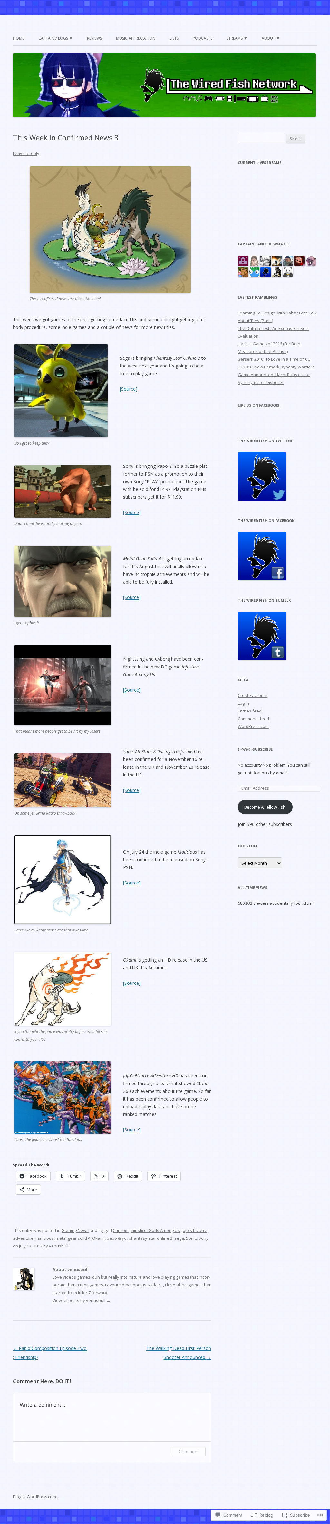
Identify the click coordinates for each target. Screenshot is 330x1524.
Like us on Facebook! (258, 405)
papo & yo (117, 1238)
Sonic (191, 1238)
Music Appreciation (135, 38)
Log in (243, 703)
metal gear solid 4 (73, 1238)
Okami (98, 1238)
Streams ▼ (237, 38)
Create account (252, 695)
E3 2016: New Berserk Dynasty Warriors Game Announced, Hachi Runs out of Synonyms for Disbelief (276, 374)
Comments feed (253, 718)
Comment (189, 1451)
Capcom (121, 1230)
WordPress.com (253, 726)
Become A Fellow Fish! (265, 807)
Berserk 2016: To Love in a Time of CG (274, 359)
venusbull (58, 1246)
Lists (174, 38)
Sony (204, 1238)
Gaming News (75, 1230)
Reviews (94, 38)
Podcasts (202, 38)
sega (179, 1238)
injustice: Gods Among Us (155, 1230)
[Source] (128, 389)
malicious (44, 1238)
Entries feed (250, 711)
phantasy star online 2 (150, 1238)
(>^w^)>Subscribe (255, 749)
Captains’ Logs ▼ (55, 38)
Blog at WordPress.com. (35, 1497)
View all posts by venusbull (82, 1300)
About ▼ (271, 38)
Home (18, 38)
